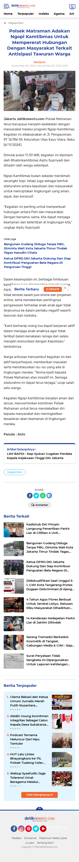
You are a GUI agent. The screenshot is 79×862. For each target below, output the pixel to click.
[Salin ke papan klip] (49, 495)
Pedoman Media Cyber (53, 838)
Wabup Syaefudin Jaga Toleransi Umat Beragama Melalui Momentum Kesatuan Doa (28, 777)
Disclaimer (30, 838)
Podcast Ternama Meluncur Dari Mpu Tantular (25, 739)
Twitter (38, 834)
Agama (59, 14)
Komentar (41, 504)
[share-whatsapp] (43, 495)
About (66, 827)
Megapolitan (14, 472)
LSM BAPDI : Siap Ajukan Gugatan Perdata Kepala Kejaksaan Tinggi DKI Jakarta (39, 456)
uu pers (29, 842)
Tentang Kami (60, 829)
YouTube (46, 834)
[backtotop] (39, 810)
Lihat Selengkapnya (38, 794)
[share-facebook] (30, 495)
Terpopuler (25, 14)
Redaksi (16, 838)
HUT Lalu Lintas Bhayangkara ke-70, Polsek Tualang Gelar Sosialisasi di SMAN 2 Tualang (26, 758)
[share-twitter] (36, 495)
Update (53, 289)
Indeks (44, 14)
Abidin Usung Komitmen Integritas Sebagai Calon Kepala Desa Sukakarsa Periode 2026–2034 (29, 720)
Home (8, 14)
